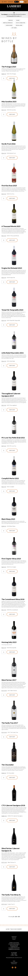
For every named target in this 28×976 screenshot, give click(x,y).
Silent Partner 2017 (9, 680)
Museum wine (9, 25)
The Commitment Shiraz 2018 (13, 599)
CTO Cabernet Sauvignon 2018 (13, 805)
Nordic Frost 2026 (8, 144)
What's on (14, 937)
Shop (21, 1)
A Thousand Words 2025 (11, 226)
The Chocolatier (8, 765)
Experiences (14, 936)
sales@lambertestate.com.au (14, 948)
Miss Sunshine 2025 (9, 102)
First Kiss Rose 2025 (9, 186)
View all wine (19, 25)
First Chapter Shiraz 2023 (11, 559)
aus (17, 1)
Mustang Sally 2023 (9, 642)
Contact (14, 939)
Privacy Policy (14, 963)
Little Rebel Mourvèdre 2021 (13, 353)
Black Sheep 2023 (8, 519)
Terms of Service (14, 962)
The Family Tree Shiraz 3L (11, 895)
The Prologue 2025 (9, 67)
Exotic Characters (20, 22)
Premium (10, 20)
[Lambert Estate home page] (14, 7)
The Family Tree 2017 (10, 723)
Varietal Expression (8, 22)
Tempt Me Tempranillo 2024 (12, 310)
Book (11, 1)
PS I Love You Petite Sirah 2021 (13, 438)
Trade (14, 961)
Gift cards (14, 27)
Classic (18, 20)
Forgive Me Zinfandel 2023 (12, 268)
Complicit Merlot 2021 (10, 478)
